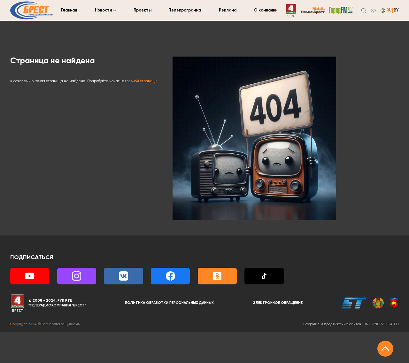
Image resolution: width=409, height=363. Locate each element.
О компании (265, 10)
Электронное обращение (278, 303)
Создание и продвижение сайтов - (351, 324)
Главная (69, 10)
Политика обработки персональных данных (169, 303)
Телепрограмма (185, 10)
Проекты (142, 10)
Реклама (227, 10)
